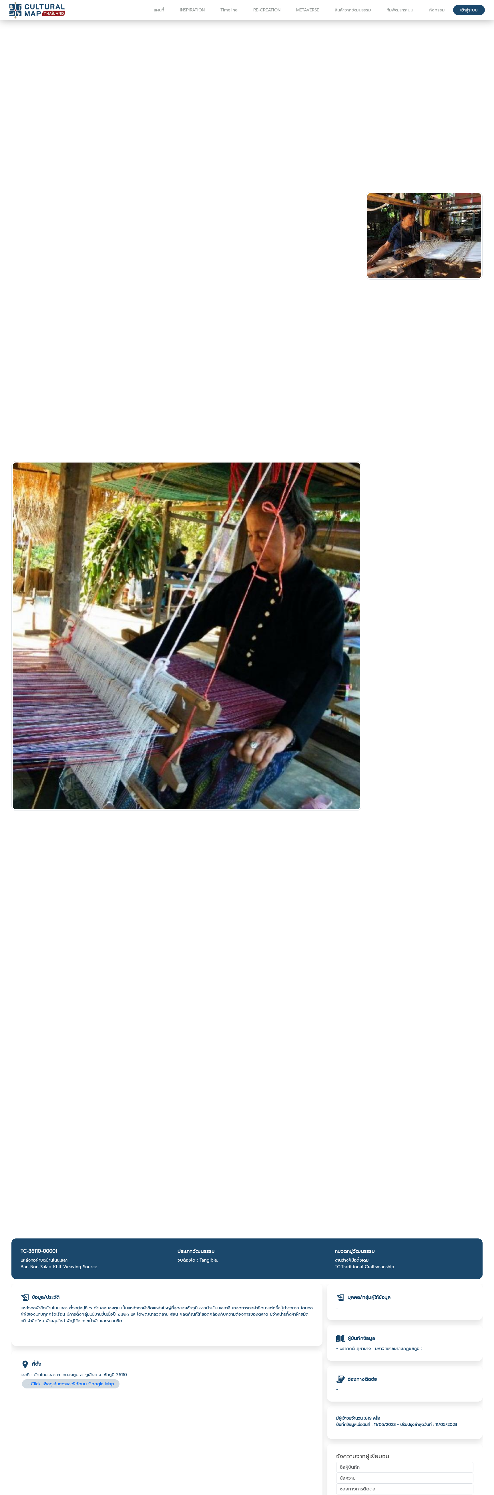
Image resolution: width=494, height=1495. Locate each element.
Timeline (229, 10)
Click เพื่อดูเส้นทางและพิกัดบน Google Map (72, 1384)
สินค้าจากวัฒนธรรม (353, 10)
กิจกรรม (437, 10)
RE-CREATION (266, 10)
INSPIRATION (192, 10)
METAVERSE (307, 10)
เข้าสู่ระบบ (469, 10)
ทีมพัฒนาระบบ (400, 10)
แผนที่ (159, 10)
